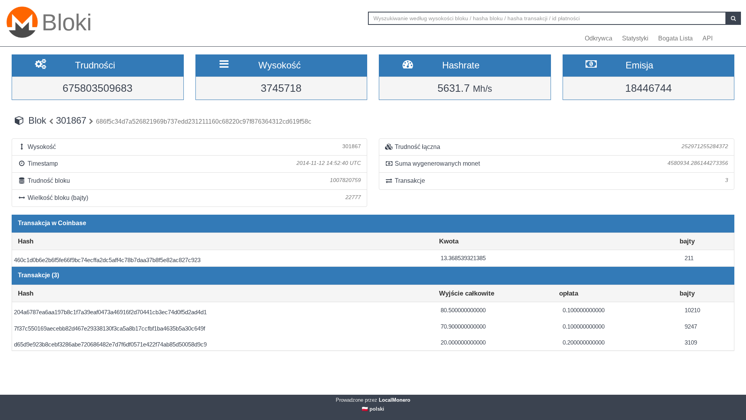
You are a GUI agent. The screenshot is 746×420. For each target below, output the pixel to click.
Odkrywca (598, 38)
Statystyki (635, 38)
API (707, 38)
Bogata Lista (675, 38)
